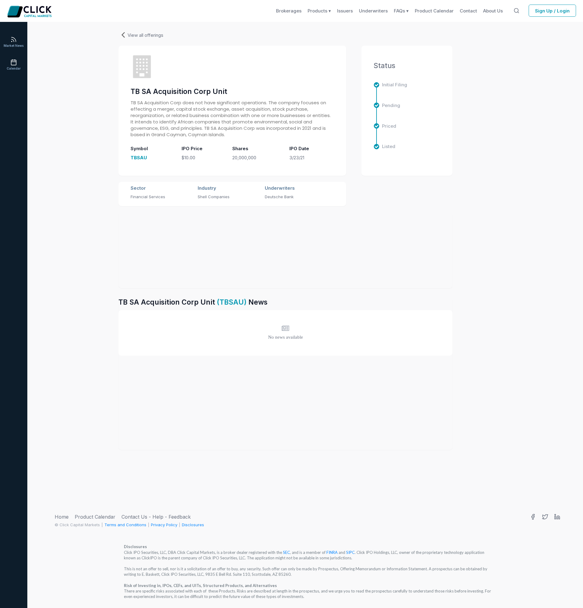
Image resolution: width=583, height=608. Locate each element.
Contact (468, 11)
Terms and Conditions (125, 524)
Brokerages (289, 11)
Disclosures (193, 524)
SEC (286, 552)
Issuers (345, 11)
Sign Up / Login (552, 11)
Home (62, 517)
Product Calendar (95, 517)
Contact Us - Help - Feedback (156, 517)
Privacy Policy (164, 524)
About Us (493, 11)
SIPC (350, 552)
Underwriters (373, 11)
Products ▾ (319, 11)
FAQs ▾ (401, 11)
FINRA (332, 552)
